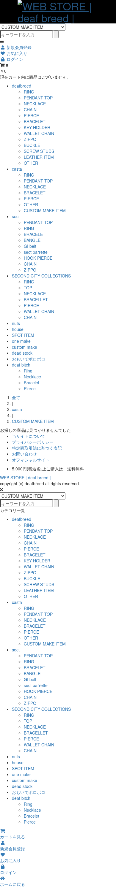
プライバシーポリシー (33, 442)
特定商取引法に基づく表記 (37, 448)
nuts (16, 323)
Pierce (30, 388)
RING (29, 92)
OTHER (31, 163)
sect (16, 216)
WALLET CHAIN (39, 133)
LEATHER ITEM (39, 157)
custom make (24, 347)
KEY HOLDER (37, 127)
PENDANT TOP (38, 98)
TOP (28, 288)
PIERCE (31, 115)
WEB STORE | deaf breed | (25, 477)
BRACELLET (36, 299)
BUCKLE (32, 145)
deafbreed (21, 86)
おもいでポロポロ (28, 359)
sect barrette (36, 252)
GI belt (30, 246)
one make (21, 341)
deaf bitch (21, 365)
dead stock (22, 353)
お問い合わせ (24, 454)
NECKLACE (35, 104)
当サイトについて (28, 436)
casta (17, 169)
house (17, 329)
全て (16, 397)
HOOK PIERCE (38, 258)
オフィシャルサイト (30, 460)
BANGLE (32, 240)
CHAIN (30, 109)
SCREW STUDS (39, 151)
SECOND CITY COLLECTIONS (41, 276)
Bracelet (31, 383)
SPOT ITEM (23, 335)
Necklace (32, 377)
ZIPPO (30, 139)
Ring (28, 371)
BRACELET (35, 121)
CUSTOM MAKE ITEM (45, 210)
